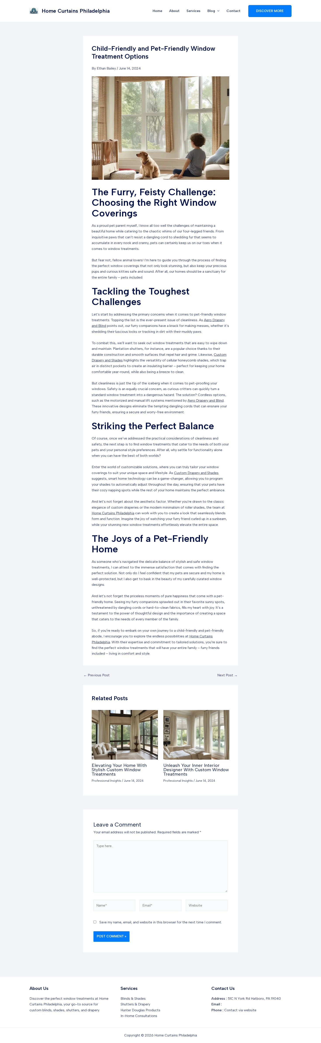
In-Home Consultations (139, 1016)
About (174, 11)
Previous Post (96, 675)
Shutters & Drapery (135, 1004)
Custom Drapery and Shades (196, 473)
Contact (233, 11)
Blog (211, 11)
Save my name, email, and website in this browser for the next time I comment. (160, 922)
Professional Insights (106, 781)
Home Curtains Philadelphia (76, 11)
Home (157, 11)
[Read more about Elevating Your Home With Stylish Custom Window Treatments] (125, 734)
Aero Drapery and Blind (206, 400)
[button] (217, 11)
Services (193, 11)
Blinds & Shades (133, 998)
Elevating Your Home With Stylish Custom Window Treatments (119, 770)
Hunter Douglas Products (140, 1010)
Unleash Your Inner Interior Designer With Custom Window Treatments (196, 770)
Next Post (227, 675)
